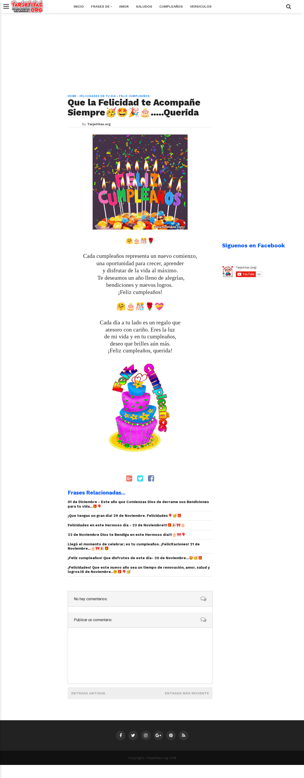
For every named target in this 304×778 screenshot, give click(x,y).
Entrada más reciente (187, 693)
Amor (124, 6)
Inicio (79, 6)
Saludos (144, 6)
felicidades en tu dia (98, 96)
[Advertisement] (152, 51)
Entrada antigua (88, 693)
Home (72, 96)
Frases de (101, 6)
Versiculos (201, 6)
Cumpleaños (171, 6)
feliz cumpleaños (134, 96)
